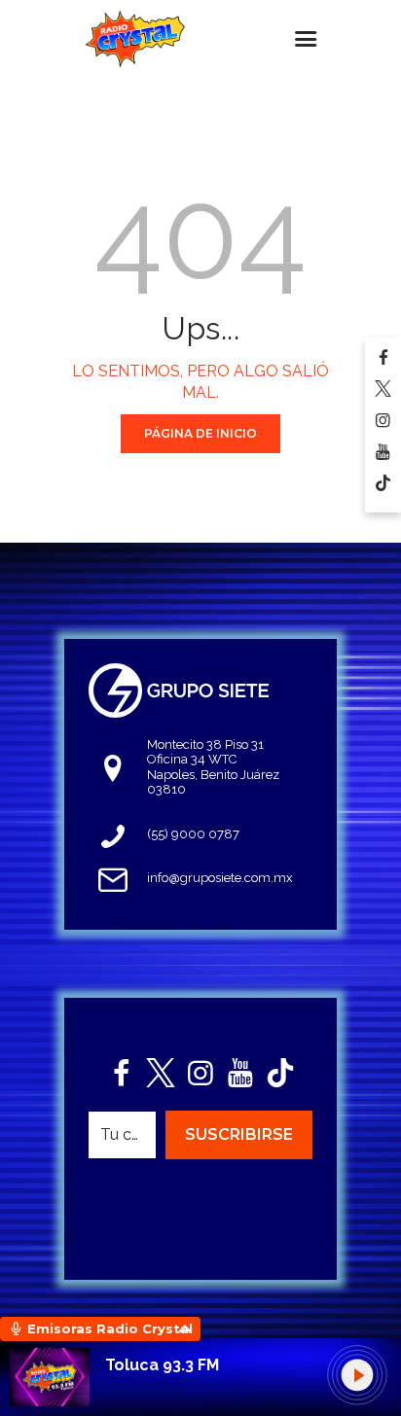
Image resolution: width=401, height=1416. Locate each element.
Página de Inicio (200, 433)
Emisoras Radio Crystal (110, 1328)
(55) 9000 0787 (193, 834)
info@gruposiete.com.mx (220, 877)
